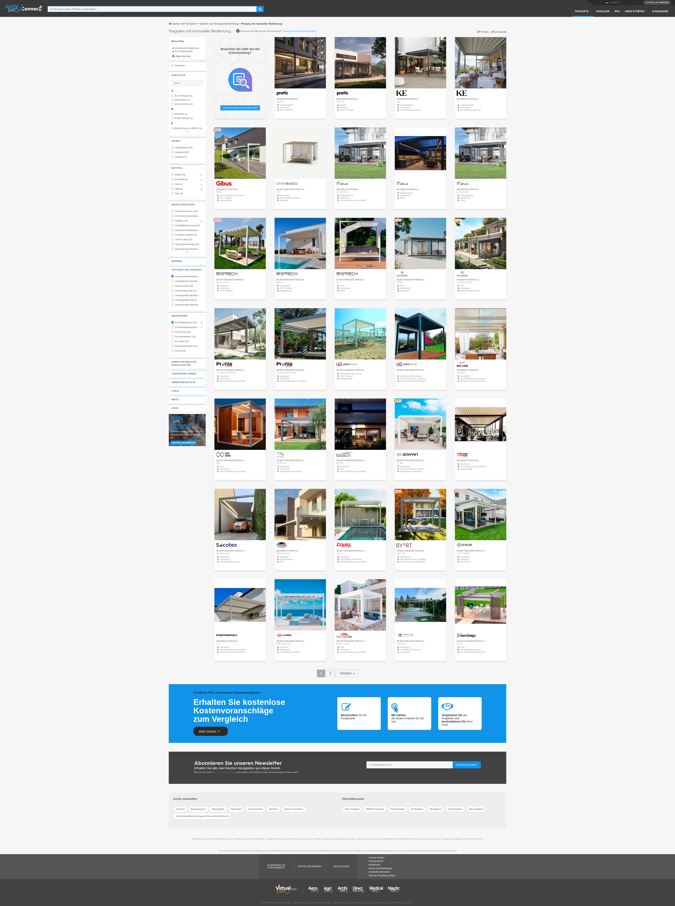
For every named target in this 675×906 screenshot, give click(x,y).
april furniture (182, 100)
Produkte (581, 11)
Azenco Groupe (184, 104)
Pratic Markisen (455, 809)
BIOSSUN (181, 114)
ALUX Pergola (184, 96)
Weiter (347, 673)
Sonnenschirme (255, 809)
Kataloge (602, 11)
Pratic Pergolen (397, 809)
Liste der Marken (377, 857)
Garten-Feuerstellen (293, 809)
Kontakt (300, 133)
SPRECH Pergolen (375, 809)
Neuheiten (180, 65)
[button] (187, 75)
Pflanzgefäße (218, 809)
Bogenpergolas (198, 809)
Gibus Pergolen (352, 809)
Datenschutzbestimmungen (224, 772)
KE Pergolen (417, 809)
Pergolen (180, 809)
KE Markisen (435, 809)
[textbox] (152, 9)
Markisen (273, 809)
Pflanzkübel (236, 809)
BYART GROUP (184, 118)
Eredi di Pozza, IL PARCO (188, 128)
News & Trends (634, 11)
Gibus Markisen (476, 809)
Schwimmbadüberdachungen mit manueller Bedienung (202, 816)
